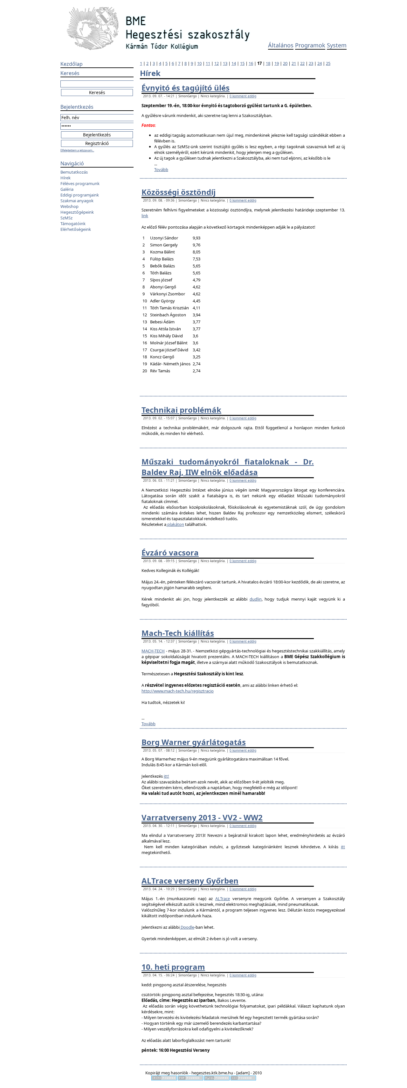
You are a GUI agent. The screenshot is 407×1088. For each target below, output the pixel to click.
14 (233, 63)
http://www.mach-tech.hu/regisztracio (177, 691)
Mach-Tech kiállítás (177, 633)
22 (302, 63)
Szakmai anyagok (76, 200)
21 (294, 63)
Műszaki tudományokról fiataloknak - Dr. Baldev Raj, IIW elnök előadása (227, 466)
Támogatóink (73, 223)
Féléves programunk (80, 183)
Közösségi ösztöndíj (178, 192)
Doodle (187, 927)
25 (328, 63)
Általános (280, 45)
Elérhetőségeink (75, 229)
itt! (166, 776)
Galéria (66, 189)
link (144, 215)
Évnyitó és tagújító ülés (185, 87)
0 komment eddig (243, 96)
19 (276, 63)
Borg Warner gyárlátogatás (193, 742)
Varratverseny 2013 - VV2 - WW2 (202, 817)
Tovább (161, 169)
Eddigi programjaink (79, 195)
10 (199, 63)
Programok (310, 45)
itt (343, 847)
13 (225, 63)
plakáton (175, 524)
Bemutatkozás (74, 172)
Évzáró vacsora (170, 552)
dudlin (256, 599)
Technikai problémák (181, 409)
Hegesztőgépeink (77, 212)
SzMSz (66, 218)
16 (251, 63)
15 (242, 63)
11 (208, 63)
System (337, 45)
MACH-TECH (153, 651)
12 (216, 63)
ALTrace (222, 898)
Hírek (65, 178)
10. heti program (173, 966)
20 (285, 63)
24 (319, 63)
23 (311, 63)
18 (268, 63)
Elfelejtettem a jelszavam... (77, 150)
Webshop (69, 206)
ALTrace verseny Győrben (189, 880)
